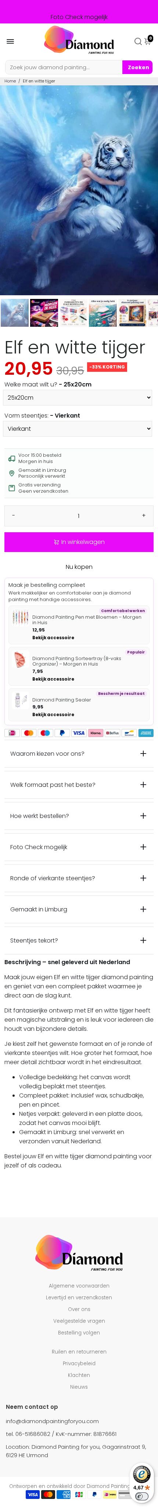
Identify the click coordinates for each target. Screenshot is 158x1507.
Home (10, 81)
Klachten (79, 1375)
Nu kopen (79, 567)
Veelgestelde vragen (79, 1321)
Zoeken (138, 67)
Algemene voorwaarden (79, 1285)
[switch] (141, 1496)
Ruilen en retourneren (79, 1351)
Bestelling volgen (79, 1332)
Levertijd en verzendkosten (79, 1297)
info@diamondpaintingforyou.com (52, 1421)
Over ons (79, 1309)
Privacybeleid (79, 1363)
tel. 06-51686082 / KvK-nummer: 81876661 (61, 1434)
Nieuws (79, 1387)
